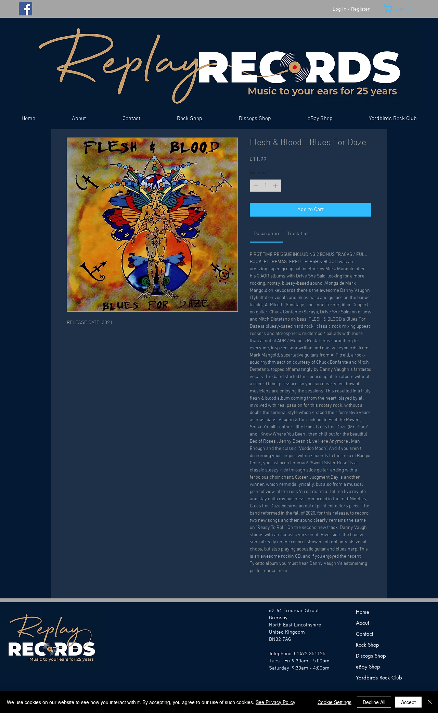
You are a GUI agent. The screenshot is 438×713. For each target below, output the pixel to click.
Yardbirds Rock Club (379, 677)
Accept (408, 702)
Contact (364, 634)
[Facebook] (25, 8)
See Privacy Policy (275, 702)
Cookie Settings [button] (334, 702)
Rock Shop (367, 644)
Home (362, 612)
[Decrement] (255, 186)
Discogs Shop (371, 655)
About (362, 623)
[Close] (430, 702)
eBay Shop (368, 666)
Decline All (374, 702)
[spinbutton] (265, 186)
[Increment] (276, 186)
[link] (267, 234)
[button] (401, 8)
